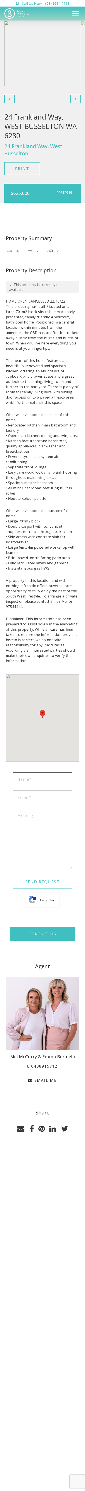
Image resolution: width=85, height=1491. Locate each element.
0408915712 (43, 1066)
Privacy (43, 900)
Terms (53, 900)
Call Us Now (45, 3)
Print (22, 168)
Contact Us (42, 933)
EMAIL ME (45, 1080)
